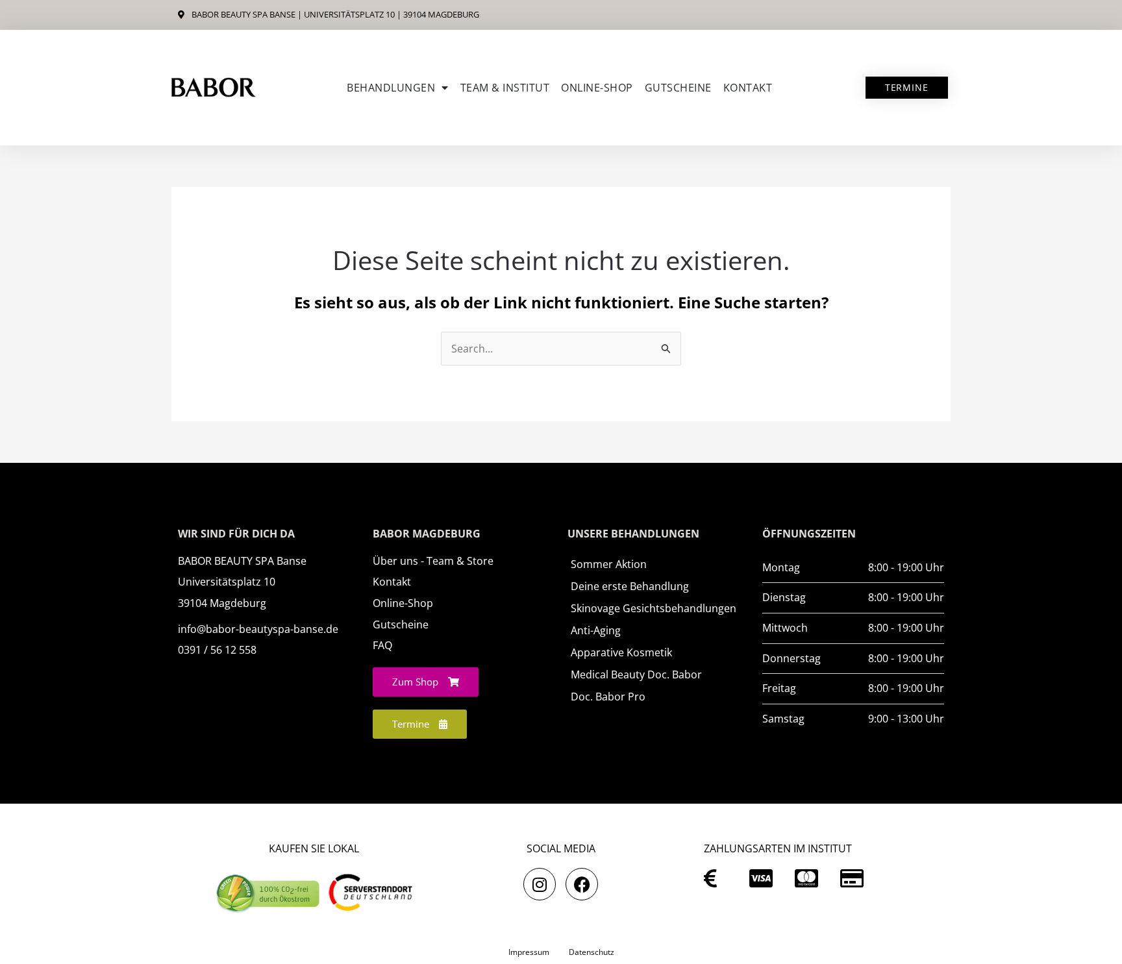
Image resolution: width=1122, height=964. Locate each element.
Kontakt (748, 87)
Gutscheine (678, 87)
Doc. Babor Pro (608, 696)
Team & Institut (505, 87)
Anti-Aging (596, 630)
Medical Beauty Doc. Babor (636, 674)
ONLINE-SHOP (597, 87)
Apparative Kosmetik (621, 652)
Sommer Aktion (609, 564)
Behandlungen (391, 87)
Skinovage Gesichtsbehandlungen (653, 608)
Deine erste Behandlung (630, 586)
